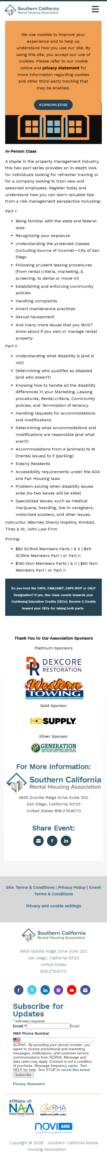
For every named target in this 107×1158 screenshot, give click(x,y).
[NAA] (22, 1109)
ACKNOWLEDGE (53, 105)
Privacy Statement (29, 1084)
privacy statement (61, 67)
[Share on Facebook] (52, 841)
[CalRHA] (52, 1109)
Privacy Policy (71, 887)
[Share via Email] (38, 841)
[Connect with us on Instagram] (58, 990)
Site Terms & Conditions (30, 887)
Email (19, 1026)
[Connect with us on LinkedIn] (45, 990)
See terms (81, 1070)
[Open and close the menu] (80, 9)
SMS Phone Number (31, 1033)
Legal (73, 1149)
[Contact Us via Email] (85, 990)
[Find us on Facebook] (18, 990)
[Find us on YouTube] (71, 990)
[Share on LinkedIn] (66, 841)
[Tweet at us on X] (32, 990)
